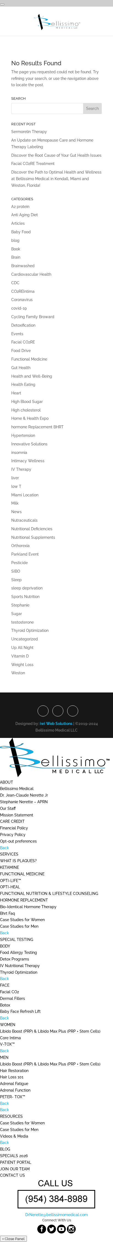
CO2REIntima (23, 291)
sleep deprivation (27, 588)
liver (15, 478)
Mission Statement (16, 815)
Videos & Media (14, 1136)
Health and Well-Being (31, 376)
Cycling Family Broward (32, 317)
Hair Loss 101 (11, 1077)
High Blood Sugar (27, 401)
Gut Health (20, 368)
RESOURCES (11, 1116)
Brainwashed (23, 266)
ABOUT (6, 782)
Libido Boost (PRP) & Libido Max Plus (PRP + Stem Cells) (50, 1031)
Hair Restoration (14, 1070)
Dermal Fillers (12, 998)
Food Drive (21, 350)
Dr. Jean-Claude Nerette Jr (24, 795)
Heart (16, 393)
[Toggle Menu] (2, 4)
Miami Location (24, 495)
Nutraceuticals (24, 520)
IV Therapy (21, 469)
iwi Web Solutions (56, 723)
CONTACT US (12, 1175)
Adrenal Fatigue (14, 1083)
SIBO (15, 571)
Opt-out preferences (18, 841)
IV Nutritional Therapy (20, 966)
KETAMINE (9, 867)
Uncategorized (24, 639)
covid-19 (19, 308)
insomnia (19, 452)
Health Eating (23, 384)
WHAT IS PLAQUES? (18, 861)
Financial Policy (14, 828)
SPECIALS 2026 (14, 1156)
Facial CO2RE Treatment (33, 163)
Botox (5, 1005)
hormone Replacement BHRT (37, 427)
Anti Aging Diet (24, 215)
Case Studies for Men (19, 926)
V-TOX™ (7, 1044)
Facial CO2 (9, 992)
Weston (18, 673)
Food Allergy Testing (18, 952)
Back (4, 848)
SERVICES (9, 854)
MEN (4, 1057)
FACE (4, 985)
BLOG (5, 1149)
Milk (15, 503)
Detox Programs (14, 959)
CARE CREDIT (12, 821)
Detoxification (23, 325)
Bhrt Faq (7, 913)
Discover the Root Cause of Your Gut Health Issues (56, 155)
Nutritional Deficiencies (31, 529)
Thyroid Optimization (30, 630)
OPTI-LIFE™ (10, 880)
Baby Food (21, 232)
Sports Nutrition (25, 596)
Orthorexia (20, 545)
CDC (15, 283)
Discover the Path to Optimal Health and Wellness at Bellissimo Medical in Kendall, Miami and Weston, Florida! (56, 179)
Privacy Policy (13, 834)
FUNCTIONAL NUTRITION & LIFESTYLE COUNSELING (49, 893)
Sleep (16, 580)
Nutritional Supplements (33, 537)
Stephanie (20, 605)
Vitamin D (20, 656)
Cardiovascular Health (31, 274)
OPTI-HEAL (10, 887)
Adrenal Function (15, 1090)
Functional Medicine (29, 359)
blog (15, 240)
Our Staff (8, 808)
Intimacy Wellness (27, 461)
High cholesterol (26, 410)
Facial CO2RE (23, 342)
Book (15, 249)
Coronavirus (22, 299)
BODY (5, 946)
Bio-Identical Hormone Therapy (28, 907)
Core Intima (10, 1038)
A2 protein (20, 206)
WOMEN (7, 1024)
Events (17, 334)
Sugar (16, 613)
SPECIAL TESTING (16, 939)
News (16, 512)
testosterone (22, 622)
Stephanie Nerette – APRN (24, 802)
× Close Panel (13, 1238)
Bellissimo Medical (16, 788)
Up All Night (22, 647)
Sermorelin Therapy (29, 131)
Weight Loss (22, 664)
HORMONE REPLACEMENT (24, 900)
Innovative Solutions (29, 444)
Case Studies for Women (22, 920)
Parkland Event (25, 554)
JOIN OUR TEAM (15, 1169)
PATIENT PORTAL (15, 1162)
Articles (18, 223)
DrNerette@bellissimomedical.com (56, 1215)
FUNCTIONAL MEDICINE (22, 874)
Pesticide (19, 563)
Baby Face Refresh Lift (20, 1011)
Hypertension (23, 435)
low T (16, 486)
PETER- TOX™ (12, 1097)
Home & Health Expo (30, 418)
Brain (15, 257)
